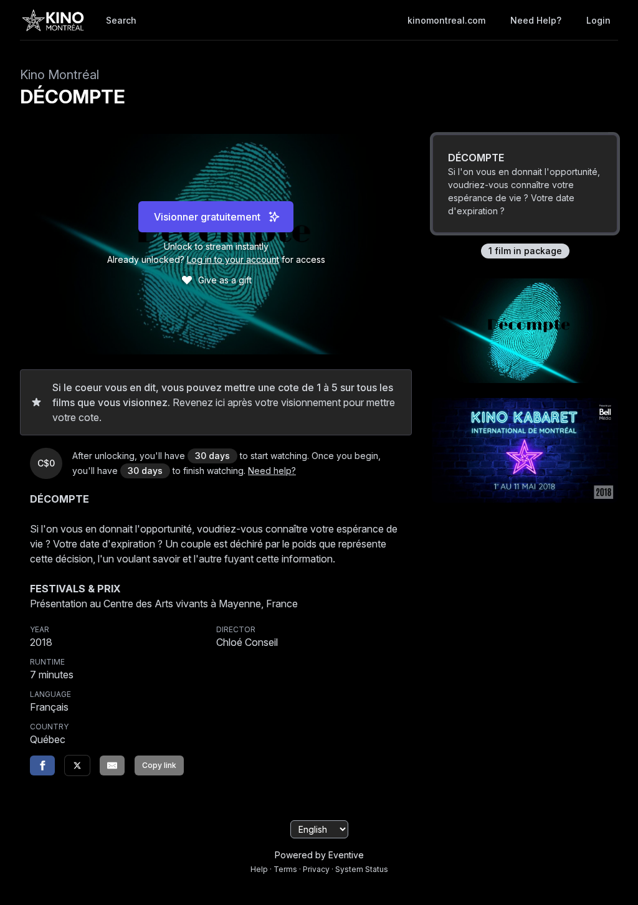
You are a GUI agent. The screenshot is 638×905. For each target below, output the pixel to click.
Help (259, 869)
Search (121, 20)
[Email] (112, 765)
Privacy (316, 869)
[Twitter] (77, 765)
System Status (361, 869)
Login (598, 20)
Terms (285, 869)
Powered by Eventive (319, 855)
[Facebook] (42, 765)
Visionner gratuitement (207, 217)
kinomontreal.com (446, 20)
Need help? (535, 20)
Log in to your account (233, 259)
